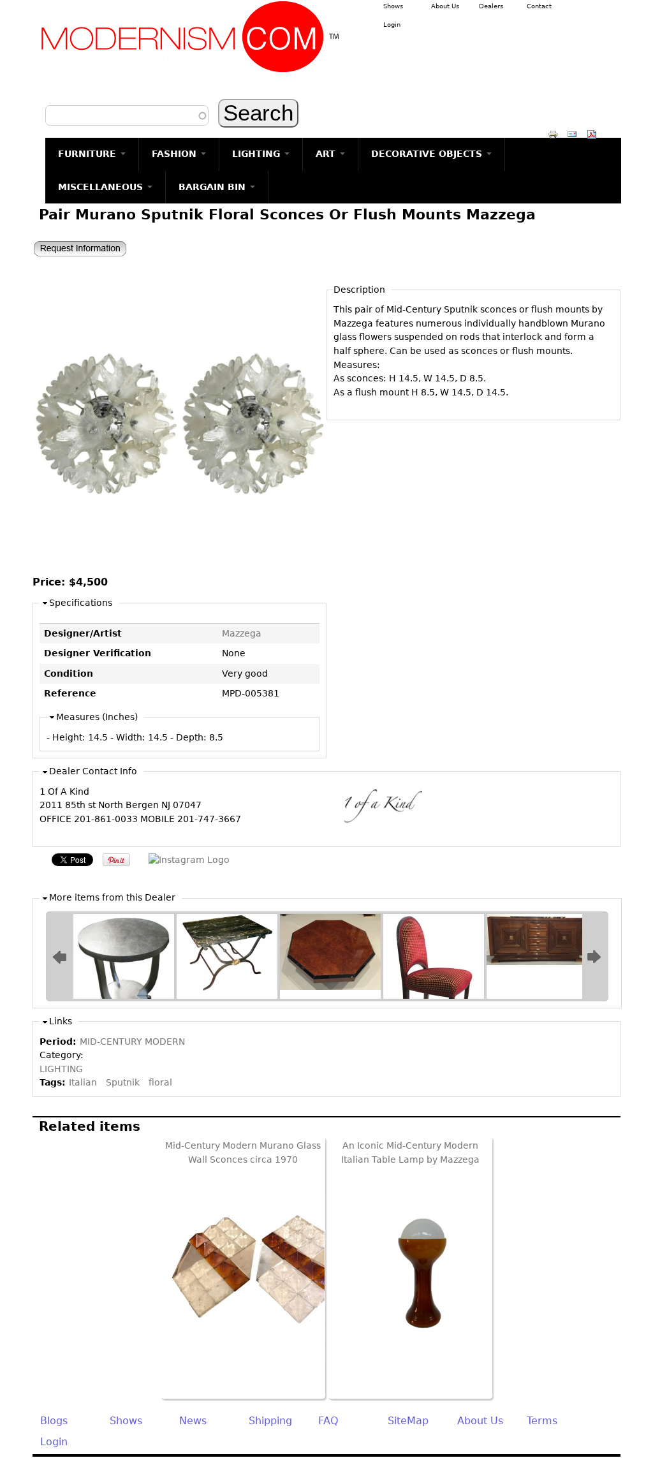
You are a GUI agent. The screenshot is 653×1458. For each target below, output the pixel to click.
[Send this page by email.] (572, 134)
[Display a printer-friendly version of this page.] (553, 134)
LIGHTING (257, 154)
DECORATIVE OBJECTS (428, 154)
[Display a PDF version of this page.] (592, 134)
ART (327, 154)
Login (391, 24)
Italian (83, 1082)
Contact (539, 6)
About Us (445, 6)
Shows (393, 6)
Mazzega (241, 633)
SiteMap (408, 1421)
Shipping (270, 1421)
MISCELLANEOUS (102, 187)
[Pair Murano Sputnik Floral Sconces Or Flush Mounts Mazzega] (179, 567)
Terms (542, 1421)
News (193, 1421)
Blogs (54, 1421)
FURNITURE (88, 154)
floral (160, 1082)
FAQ (328, 1421)
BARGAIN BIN (214, 187)
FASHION (176, 154)
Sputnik (123, 1082)
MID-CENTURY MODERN (132, 1041)
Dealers (491, 6)
